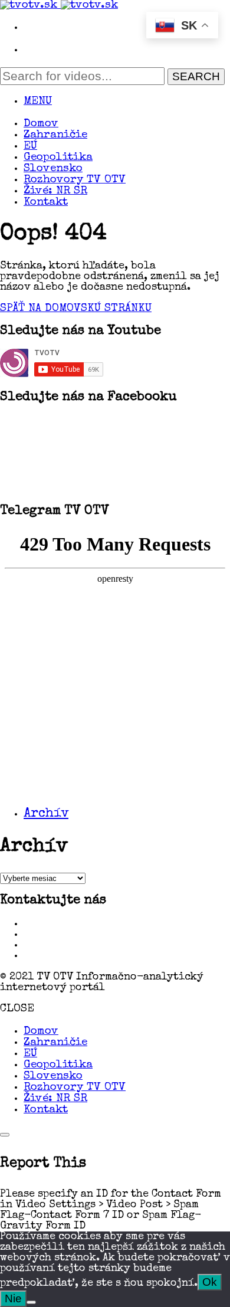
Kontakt (46, 202)
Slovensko (53, 169)
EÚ (30, 146)
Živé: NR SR (55, 191)
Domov (41, 124)
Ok (209, 1282)
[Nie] (31, 1302)
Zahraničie (55, 135)
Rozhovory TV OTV (75, 180)
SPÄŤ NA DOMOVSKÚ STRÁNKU (76, 309)
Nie (13, 1298)
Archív (46, 814)
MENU (38, 101)
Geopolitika (58, 157)
